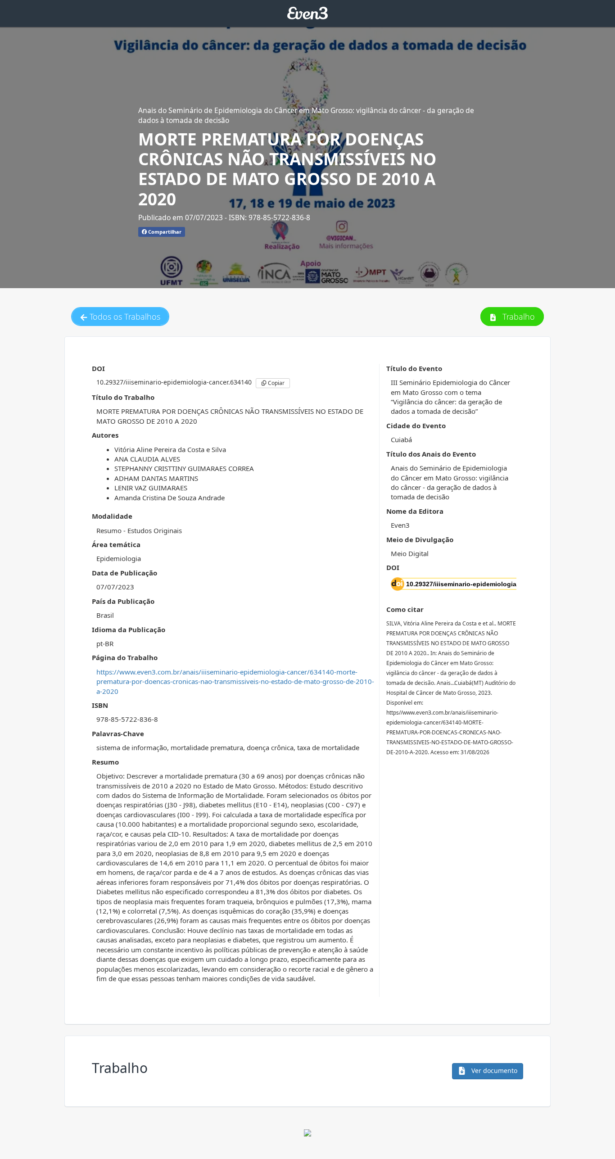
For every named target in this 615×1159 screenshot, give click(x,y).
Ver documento (493, 1070)
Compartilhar (164, 231)
